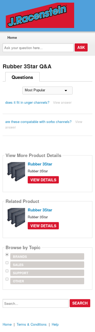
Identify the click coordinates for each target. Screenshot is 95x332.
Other (18, 281)
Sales (18, 264)
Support (20, 273)
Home (12, 37)
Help (55, 324)
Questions (22, 77)
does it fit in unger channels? (27, 102)
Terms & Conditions (32, 324)
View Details (43, 179)
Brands (20, 256)
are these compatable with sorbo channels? (38, 121)
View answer (62, 102)
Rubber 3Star (40, 164)
